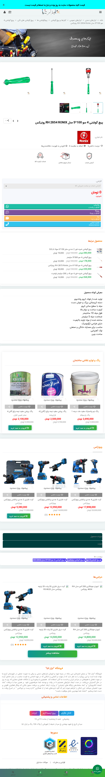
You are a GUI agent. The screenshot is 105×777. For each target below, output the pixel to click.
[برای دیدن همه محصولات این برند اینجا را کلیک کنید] (83, 137)
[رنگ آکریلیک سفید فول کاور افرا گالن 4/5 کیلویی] (85, 386)
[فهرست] (100, 12)
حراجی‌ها (97, 577)
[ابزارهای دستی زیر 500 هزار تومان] (52, 43)
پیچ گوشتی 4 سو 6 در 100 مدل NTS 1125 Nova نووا (70, 249)
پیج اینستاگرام (49, 713)
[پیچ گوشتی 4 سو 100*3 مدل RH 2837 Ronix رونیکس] (18, 121)
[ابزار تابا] (47, 11)
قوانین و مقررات (59, 762)
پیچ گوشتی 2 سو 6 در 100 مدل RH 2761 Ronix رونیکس (68, 265)
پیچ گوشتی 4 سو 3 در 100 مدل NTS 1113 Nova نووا (70, 257)
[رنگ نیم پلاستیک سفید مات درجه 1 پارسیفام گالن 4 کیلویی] (52, 386)
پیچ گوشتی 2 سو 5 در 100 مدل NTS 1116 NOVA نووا (69, 273)
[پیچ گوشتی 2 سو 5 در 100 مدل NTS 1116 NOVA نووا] (99, 273)
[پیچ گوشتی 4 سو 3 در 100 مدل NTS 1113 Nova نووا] (99, 257)
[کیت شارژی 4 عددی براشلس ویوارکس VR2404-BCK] (86, 473)
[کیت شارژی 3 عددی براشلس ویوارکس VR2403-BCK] (52, 473)
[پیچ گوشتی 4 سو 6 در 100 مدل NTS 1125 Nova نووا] (99, 249)
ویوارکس (98, 447)
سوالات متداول (42, 762)
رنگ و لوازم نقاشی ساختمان (86, 361)
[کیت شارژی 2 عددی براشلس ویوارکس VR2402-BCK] (18, 473)
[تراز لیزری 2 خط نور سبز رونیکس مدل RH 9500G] (35, 603)
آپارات (34, 713)
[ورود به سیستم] (4, 12)
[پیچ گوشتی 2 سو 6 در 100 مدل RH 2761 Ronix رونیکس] (99, 265)
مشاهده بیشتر (52, 653)
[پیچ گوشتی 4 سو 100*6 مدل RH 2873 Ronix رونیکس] (13, 121)
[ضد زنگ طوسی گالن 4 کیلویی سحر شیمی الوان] (20, 386)
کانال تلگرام (66, 713)
